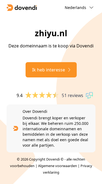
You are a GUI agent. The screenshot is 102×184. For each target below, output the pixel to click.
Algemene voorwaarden (57, 165)
